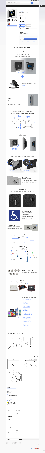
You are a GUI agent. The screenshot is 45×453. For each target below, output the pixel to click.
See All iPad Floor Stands (25, 311)
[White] (25, 17)
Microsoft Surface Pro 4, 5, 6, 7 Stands (27, 320)
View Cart (20, 442)
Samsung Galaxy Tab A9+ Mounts (26, 316)
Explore (31, 0)
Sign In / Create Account (21, 441)
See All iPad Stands (25, 309)
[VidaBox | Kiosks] (11, 3)
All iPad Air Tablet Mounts (25, 303)
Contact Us (35, 0)
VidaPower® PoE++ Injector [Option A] (28, 237)
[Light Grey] (23, 17)
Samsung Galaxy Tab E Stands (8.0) (27, 317)
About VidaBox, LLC (7, 442)
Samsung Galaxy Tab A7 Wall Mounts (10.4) (27, 314)
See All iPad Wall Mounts (25, 310)
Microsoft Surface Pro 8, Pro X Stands (27, 321)
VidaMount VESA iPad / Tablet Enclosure (11, 388)
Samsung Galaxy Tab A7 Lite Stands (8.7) (27, 313)
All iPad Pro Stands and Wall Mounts (27, 299)
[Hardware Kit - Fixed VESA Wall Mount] (8, 22)
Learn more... (23, 85)
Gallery (33, 0)
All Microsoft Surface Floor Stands (26, 324)
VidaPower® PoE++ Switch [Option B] (15, 238)
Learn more (28, 33)
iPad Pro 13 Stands (25, 302)
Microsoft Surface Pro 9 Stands (26, 322)
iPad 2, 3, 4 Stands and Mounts (26, 307)
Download (8, 394)
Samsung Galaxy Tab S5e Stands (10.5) (27, 318)
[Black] (20, 17)
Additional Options (21, 32)
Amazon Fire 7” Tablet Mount (26, 325)
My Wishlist (20, 443)
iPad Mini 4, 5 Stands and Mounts (26, 305)
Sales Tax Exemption (7, 441)
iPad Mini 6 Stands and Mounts (26, 306)
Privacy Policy (7, 443)
